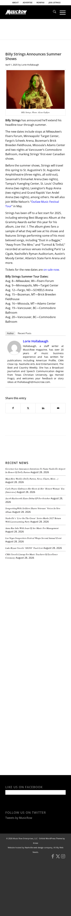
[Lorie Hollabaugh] (14, 353)
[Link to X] (57, 858)
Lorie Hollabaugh (30, 64)
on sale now (51, 270)
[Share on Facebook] (13, 408)
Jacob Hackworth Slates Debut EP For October (27, 498)
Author (10, 333)
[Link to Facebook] (52, 858)
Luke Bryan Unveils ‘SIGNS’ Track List (24, 548)
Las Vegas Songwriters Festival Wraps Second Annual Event (33, 538)
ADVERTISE (27, 2)
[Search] (52, 12)
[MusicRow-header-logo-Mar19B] (29, 12)
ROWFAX (40, 2)
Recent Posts (24, 333)
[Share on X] (28, 408)
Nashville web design (34, 847)
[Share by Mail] (58, 408)
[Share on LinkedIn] (43, 408)
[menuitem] (16, 2)
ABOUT (15, 2)
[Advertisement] (31, 585)
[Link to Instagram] (63, 858)
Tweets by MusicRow (18, 818)
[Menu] (61, 12)
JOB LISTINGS (54, 2)
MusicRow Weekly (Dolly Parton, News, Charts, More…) (31, 478)
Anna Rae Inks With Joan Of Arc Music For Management (32, 528)
